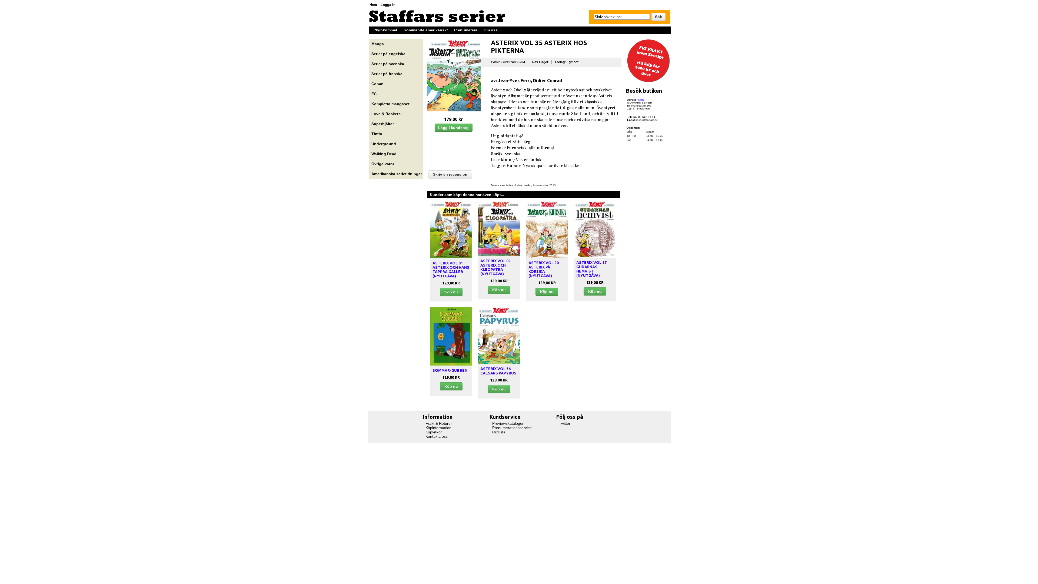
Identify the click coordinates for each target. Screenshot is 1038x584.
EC (374, 94)
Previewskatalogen (508, 423)
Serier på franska (386, 74)
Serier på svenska (388, 64)
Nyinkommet (385, 30)
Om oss (491, 30)
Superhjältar (383, 124)
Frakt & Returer (438, 423)
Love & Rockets (386, 114)
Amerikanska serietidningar (396, 174)
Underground (383, 144)
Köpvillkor (433, 432)
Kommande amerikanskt (426, 30)
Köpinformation (438, 428)
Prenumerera (465, 30)
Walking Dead (384, 154)
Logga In (388, 5)
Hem (373, 5)
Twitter (564, 423)
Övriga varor (382, 164)
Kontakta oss (436, 436)
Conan (377, 84)
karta (641, 99)
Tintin (376, 134)
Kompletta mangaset (390, 104)
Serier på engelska (389, 54)
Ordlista (498, 432)
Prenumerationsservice (512, 428)
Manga (378, 44)
